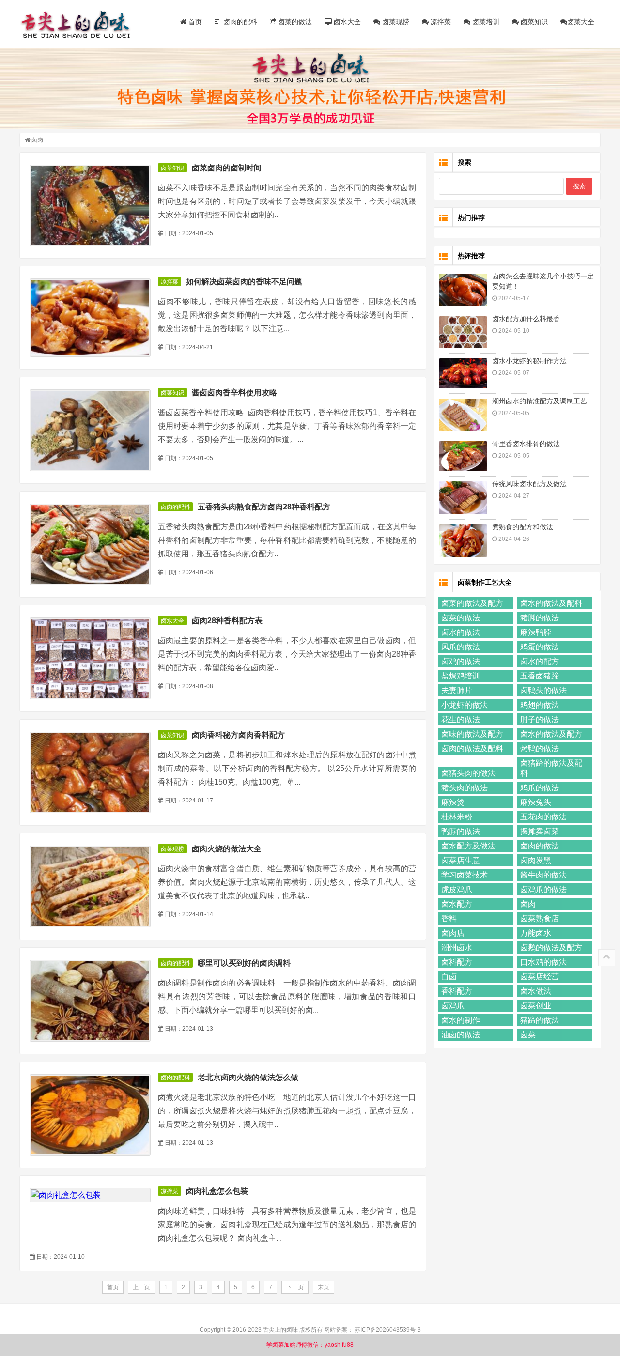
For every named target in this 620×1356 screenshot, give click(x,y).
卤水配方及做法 (468, 846)
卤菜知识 (533, 22)
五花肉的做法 (543, 817)
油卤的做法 (460, 1035)
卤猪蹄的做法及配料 (551, 768)
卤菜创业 (535, 1006)
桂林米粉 (456, 817)
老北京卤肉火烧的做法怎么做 (248, 1077)
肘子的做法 (539, 719)
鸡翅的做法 (539, 705)
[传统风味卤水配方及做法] (463, 498)
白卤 (449, 976)
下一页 (295, 1287)
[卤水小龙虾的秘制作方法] (463, 373)
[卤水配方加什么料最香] (463, 332)
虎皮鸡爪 (456, 889)
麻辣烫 (453, 802)
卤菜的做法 (294, 22)
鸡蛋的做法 (539, 647)
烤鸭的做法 (539, 748)
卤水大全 (346, 22)
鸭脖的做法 (460, 831)
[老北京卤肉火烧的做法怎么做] (90, 1115)
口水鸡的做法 (543, 962)
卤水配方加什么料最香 (526, 319)
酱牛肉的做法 (543, 875)
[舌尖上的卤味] (79, 24)
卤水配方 (456, 904)
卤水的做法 (460, 632)
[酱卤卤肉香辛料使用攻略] (90, 430)
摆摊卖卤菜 (539, 831)
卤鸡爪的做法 (543, 889)
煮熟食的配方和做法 (522, 527)
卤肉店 (453, 933)
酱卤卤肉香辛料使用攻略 (234, 392)
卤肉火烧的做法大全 (227, 849)
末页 (323, 1287)
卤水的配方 (539, 661)
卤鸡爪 (453, 1006)
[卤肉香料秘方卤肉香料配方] (90, 773)
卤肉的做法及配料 (472, 748)
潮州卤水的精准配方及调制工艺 (539, 401)
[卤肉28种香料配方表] (90, 658)
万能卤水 (535, 933)
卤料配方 (456, 962)
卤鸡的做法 (460, 661)
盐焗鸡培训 (460, 676)
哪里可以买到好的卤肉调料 (244, 963)
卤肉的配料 (239, 22)
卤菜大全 (580, 22)
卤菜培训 (484, 22)
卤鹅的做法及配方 (551, 947)
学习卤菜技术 (464, 875)
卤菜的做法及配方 (472, 603)
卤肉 (528, 904)
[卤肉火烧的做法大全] (90, 886)
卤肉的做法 (539, 846)
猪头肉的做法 (464, 788)
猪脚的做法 (539, 618)
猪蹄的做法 (539, 1020)
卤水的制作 (460, 1020)
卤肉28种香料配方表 (227, 620)
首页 (194, 22)
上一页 (141, 1287)
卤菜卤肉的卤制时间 (227, 168)
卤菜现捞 (394, 22)
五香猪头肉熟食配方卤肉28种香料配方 (264, 507)
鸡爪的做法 (539, 788)
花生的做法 (460, 719)
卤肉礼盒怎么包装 (217, 1191)
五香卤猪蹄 (539, 676)
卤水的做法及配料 (551, 603)
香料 (449, 918)
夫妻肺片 (456, 690)
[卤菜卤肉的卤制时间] (90, 206)
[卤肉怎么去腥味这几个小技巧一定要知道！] (463, 290)
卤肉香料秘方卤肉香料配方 (238, 735)
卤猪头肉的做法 (468, 773)
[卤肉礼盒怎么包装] (90, 1195)
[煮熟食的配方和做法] (463, 540)
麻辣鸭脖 (535, 632)
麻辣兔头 (535, 802)
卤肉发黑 (535, 860)
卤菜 (528, 1035)
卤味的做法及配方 (472, 734)
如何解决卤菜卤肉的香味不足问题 (244, 281)
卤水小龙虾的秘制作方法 (529, 361)
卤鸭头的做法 (543, 690)
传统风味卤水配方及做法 (529, 484)
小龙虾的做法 (464, 705)
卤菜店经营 (539, 976)
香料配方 (456, 991)
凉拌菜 (440, 22)
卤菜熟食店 (539, 918)
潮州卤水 (456, 947)
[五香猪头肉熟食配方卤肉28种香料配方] (90, 545)
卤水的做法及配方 (551, 734)
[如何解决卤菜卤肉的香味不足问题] (90, 317)
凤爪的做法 (460, 647)
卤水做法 (535, 991)
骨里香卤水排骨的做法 (526, 443)
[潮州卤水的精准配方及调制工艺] (463, 415)
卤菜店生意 (460, 860)
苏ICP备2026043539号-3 (388, 1329)
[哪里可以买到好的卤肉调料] (90, 1001)
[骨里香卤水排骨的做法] (463, 456)
